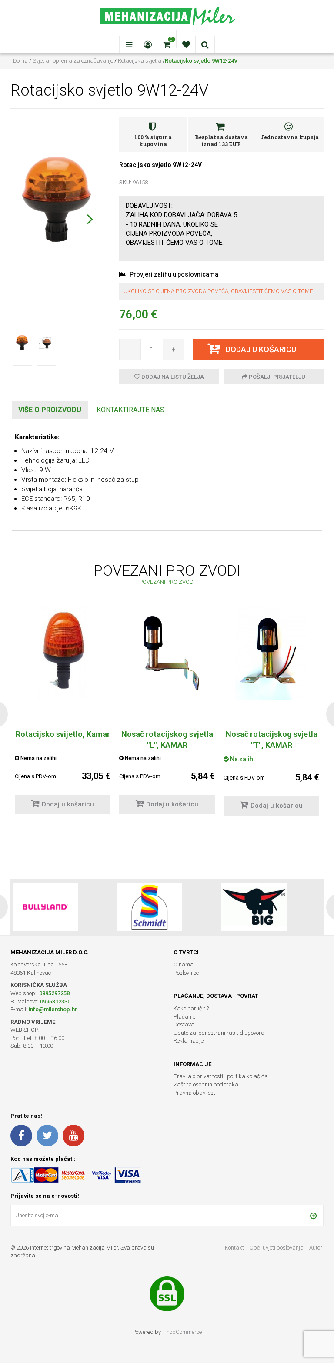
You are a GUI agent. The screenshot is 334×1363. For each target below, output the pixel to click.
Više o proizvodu (49, 410)
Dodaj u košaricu (68, 804)
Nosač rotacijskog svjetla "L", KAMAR (167, 740)
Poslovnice (186, 973)
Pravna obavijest (194, 1093)
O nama (184, 964)
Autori (316, 1247)
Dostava (184, 1024)
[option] (167, 714)
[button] (90, 218)
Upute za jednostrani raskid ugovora (219, 1033)
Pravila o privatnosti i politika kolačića (221, 1076)
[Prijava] (313, 1215)
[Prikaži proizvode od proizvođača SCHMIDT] (45, 907)
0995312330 (55, 1001)
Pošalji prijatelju (276, 376)
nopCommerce (184, 1332)
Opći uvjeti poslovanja (277, 1247)
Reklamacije (189, 1040)
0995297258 (54, 993)
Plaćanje (184, 1016)
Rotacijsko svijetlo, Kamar (63, 734)
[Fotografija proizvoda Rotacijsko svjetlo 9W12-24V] (58, 200)
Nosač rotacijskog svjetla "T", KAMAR (271, 740)
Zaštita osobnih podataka (206, 1084)
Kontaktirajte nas (130, 410)
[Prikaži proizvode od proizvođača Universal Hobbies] (254, 907)
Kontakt (234, 1247)
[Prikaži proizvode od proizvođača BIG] (149, 907)
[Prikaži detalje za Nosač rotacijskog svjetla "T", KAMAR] (271, 652)
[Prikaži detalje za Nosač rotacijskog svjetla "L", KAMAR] (167, 652)
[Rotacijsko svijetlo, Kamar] (62, 652)
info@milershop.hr (53, 1009)
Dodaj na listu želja (172, 376)
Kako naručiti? (191, 1008)
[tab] (50, 410)
